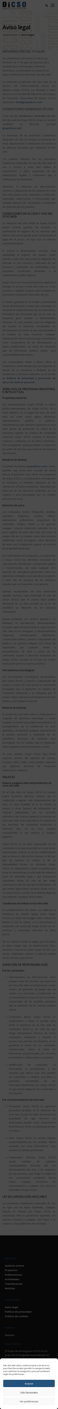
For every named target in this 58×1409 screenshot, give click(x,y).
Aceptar (29, 1383)
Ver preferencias (29, 1401)
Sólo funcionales (29, 1392)
